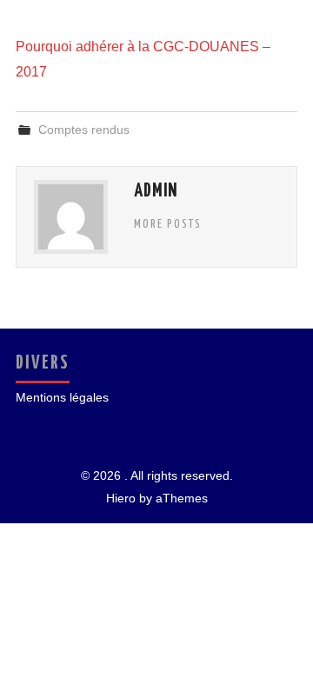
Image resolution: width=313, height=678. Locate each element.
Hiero (121, 498)
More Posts (168, 224)
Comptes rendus (84, 129)
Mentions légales (62, 397)
